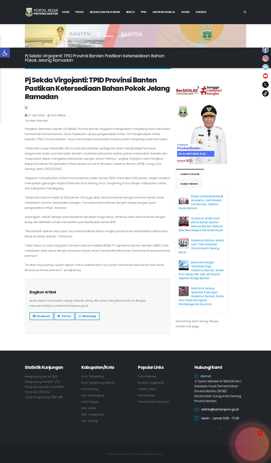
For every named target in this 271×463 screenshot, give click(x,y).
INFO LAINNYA (104, 36)
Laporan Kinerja (163, 12)
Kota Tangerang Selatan (98, 383)
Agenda (201, 12)
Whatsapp (88, 316)
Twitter (65, 316)
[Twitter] (208, 428)
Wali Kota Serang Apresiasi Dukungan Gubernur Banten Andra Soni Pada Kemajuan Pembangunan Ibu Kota (201, 296)
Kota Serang (89, 389)
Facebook (43, 316)
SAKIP (123, 36)
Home (65, 12)
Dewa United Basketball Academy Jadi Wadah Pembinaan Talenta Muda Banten (201, 202)
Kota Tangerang (92, 376)
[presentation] (35, 36)
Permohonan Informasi (153, 402)
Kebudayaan (146, 395)
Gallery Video (147, 389)
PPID (143, 12)
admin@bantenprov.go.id (220, 409)
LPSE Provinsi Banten (76, 36)
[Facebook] (219, 428)
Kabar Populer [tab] (190, 174)
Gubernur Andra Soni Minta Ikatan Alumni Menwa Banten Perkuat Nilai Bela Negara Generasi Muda (201, 224)
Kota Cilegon (90, 402)
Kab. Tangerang (92, 414)
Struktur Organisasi (151, 383)
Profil (79, 12)
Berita (130, 12)
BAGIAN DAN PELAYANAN (105, 12)
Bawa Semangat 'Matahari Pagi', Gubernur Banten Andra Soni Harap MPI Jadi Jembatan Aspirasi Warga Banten (201, 270)
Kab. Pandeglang (92, 395)
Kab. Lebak (88, 408)
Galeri (185, 12)
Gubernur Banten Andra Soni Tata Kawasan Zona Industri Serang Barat (201, 246)
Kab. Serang (89, 421)
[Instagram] (197, 428)
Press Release (147, 376)
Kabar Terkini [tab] (189, 183)
